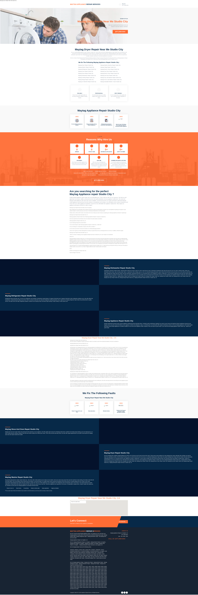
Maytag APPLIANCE (85, 4)
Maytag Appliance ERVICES (85, 531)
